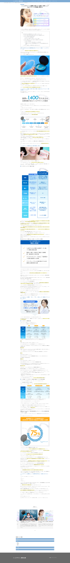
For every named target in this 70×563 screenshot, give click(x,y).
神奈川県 (18, 543)
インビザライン (22, 4)
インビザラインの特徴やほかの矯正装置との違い (29, 36)
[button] (16, 520)
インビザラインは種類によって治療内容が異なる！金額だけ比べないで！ (31, 45)
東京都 (17, 542)
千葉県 (17, 544)
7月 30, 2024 (48, 4)
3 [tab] (35, 530)
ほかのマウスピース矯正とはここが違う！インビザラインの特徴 (31, 38)
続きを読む (37, 527)
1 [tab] (34, 530)
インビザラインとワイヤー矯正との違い (29, 37)
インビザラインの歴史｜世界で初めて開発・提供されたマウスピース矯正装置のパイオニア (33, 35)
